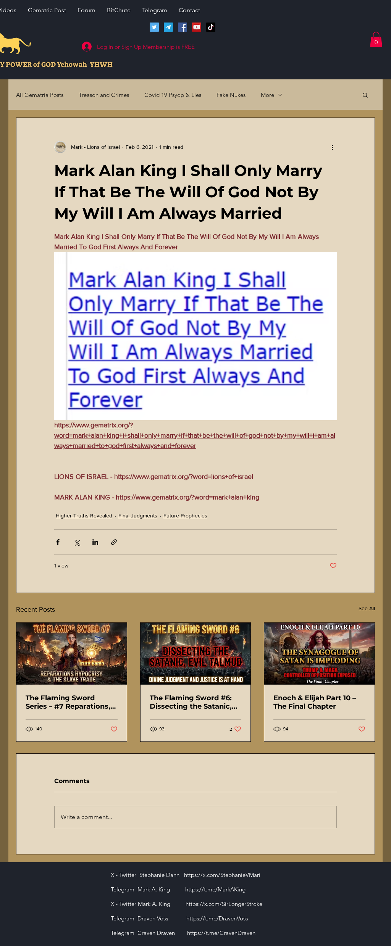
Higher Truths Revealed (84, 515)
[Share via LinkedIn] (95, 542)
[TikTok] (210, 27)
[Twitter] (154, 27)
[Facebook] (182, 27)
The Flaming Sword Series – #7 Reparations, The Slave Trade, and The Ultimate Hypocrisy (69, 702)
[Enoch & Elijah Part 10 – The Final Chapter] (319, 654)
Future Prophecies (185, 515)
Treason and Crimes (104, 94)
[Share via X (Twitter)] (76, 542)
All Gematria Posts (39, 94)
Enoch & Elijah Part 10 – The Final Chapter (314, 702)
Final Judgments (137, 515)
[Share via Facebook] (57, 542)
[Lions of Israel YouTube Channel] (196, 27)
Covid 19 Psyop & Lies (172, 94)
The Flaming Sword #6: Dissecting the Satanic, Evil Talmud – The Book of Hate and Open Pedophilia (195, 702)
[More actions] (332, 146)
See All (367, 608)
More (267, 94)
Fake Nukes (231, 94)
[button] (376, 39)
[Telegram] (168, 27)
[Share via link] (114, 542)
